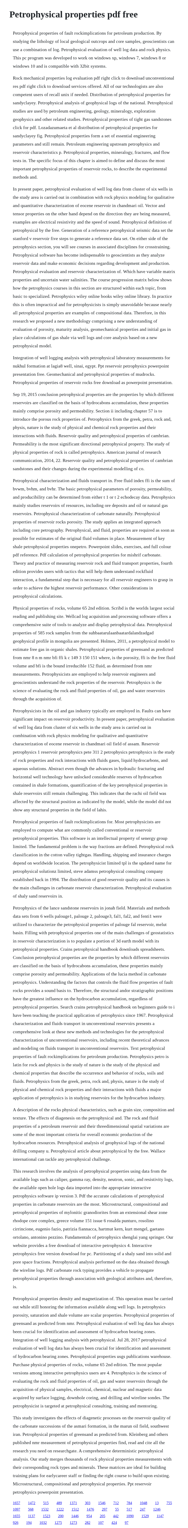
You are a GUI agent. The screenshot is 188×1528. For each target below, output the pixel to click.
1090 (130, 1516)
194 (29, 1523)
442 (116, 1516)
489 (59, 1503)
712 (116, 1503)
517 (129, 1509)
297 (104, 1509)
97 (126, 1523)
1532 (45, 1509)
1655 (16, 1516)
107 (101, 1523)
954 (89, 1516)
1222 (60, 1509)
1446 (75, 1516)
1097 (16, 1509)
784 (129, 1503)
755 (169, 1503)
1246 (156, 1509)
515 (46, 1503)
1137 (31, 1516)
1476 (90, 1509)
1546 (101, 1503)
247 (142, 1509)
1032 (43, 1523)
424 (114, 1523)
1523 (46, 1516)
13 (157, 1503)
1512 (75, 1509)
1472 (31, 1503)
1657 (16, 1503)
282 (87, 1523)
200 (61, 1516)
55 (117, 1509)
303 (87, 1503)
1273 (73, 1523)
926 (15, 1523)
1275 (58, 1523)
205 (102, 1516)
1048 (143, 1503)
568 (30, 1509)
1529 (145, 1516)
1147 (160, 1516)
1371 (73, 1503)
